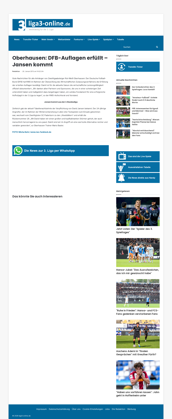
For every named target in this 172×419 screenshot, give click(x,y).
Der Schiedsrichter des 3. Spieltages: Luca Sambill (143, 88)
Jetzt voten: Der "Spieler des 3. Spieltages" (134, 230)
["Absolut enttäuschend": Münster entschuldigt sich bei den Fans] (123, 134)
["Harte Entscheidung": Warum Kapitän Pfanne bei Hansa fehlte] (123, 123)
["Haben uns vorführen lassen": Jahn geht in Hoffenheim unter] (138, 374)
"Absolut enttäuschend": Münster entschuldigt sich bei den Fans (145, 133)
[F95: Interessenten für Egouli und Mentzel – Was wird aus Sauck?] (123, 112)
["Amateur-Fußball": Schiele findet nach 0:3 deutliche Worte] (123, 101)
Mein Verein (47, 39)
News (17, 39)
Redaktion (16, 71)
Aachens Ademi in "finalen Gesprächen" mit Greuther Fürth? (136, 353)
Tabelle (120, 39)
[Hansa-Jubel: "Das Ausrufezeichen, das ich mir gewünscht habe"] (138, 252)
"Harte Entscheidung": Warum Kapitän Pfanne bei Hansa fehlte (145, 122)
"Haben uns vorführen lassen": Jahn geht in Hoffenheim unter (137, 394)
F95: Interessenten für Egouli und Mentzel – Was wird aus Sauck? (145, 111)
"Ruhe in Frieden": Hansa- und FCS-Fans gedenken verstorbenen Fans (137, 312)
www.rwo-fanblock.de (40, 132)
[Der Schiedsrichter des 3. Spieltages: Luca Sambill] (123, 90)
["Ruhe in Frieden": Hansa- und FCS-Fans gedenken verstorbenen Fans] (138, 293)
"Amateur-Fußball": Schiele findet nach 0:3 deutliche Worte (144, 100)
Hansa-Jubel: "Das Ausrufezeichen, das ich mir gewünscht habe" (137, 271)
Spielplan (107, 39)
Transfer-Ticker (30, 39)
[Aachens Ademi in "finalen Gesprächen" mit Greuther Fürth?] (138, 334)
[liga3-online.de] (42, 25)
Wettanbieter (64, 39)
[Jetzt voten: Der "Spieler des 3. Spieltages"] (138, 211)
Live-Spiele (93, 39)
